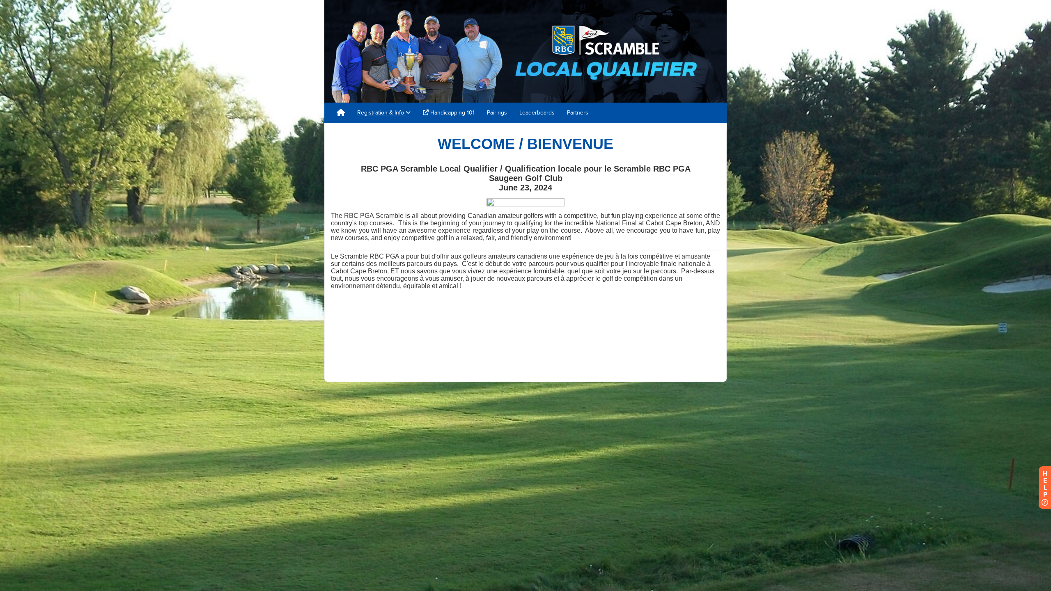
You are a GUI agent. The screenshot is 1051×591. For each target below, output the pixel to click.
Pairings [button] (497, 112)
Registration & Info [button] (381, 112)
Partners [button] (577, 112)
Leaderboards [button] (537, 112)
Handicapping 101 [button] (452, 112)
